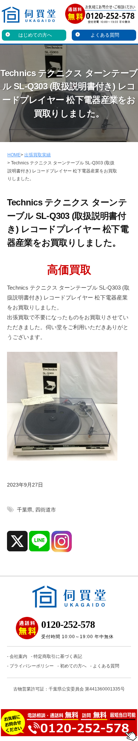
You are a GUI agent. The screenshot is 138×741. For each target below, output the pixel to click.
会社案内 (18, 656)
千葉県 (24, 510)
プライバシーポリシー (32, 666)
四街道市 (45, 510)
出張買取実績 (37, 154)
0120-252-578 (68, 624)
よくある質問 (105, 35)
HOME (14, 154)
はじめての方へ (35, 35)
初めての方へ (73, 666)
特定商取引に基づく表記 (57, 656)
